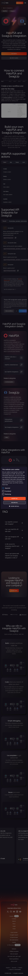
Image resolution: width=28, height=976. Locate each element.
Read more (5, 484)
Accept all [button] (15, 498)
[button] (14, 506)
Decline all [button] (14, 502)
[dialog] (14, 488)
